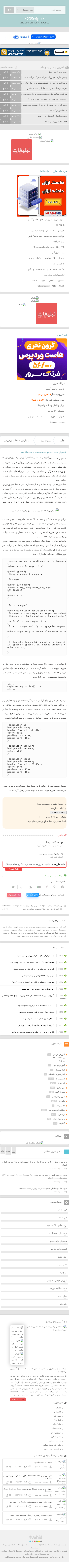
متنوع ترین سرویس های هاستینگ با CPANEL (46, 222)
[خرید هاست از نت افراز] (34, 137)
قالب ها (62, 1101)
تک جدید (63, 1272)
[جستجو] (9, 10)
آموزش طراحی (59, 1055)
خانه (62, 440)
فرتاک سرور (61, 335)
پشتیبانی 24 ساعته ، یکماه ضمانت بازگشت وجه (46, 261)
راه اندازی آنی (58, 252)
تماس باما (57, 1416)
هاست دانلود (10, 1557)
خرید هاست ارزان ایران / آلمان (53, 171)
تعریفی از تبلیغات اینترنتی (42, 1462)
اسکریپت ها (60, 1079)
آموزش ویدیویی (59, 1065)
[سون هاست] (35, 43)
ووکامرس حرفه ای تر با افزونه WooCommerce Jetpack (33, 982)
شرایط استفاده (55, 1441)
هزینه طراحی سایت (58, 1233)
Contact (37, 1545)
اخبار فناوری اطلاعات (57, 1074)
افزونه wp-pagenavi (33, 930)
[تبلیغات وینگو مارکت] (34, 1143)
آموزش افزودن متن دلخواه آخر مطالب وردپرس (36, 1025)
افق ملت (63, 1217)
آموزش (63, 927)
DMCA (43, 1545)
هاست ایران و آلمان (55, 389)
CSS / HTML (57, 1058)
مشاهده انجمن (7, 67)
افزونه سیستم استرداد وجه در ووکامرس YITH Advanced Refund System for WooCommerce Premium (34, 1176)
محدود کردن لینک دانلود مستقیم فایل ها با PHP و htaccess (32, 962)
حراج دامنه (62, 1296)
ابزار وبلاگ (57, 1420)
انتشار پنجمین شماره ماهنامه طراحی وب (38, 1019)
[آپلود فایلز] (34, 40)
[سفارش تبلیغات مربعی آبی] (46, 141)
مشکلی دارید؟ (52, 842)
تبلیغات (58, 1408)
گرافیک (62, 1123)
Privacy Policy (53, 1545)
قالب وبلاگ (60, 1106)
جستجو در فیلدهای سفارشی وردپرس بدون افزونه (35, 956)
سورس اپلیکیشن (58, 1097)
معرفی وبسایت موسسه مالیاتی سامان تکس (47, 88)
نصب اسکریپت (55, 1437)
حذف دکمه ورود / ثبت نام (56, 121)
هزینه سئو (62, 1209)
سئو (36, 457)
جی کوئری (61, 1088)
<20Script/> (34, 19)
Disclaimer (34, 1548)
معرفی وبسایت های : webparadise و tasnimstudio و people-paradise (36, 94)
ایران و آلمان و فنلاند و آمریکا (51, 405)
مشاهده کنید (17, 1399)
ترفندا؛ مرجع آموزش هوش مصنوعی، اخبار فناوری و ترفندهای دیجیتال (36, 83)
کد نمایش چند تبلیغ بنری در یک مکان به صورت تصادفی (33, 969)
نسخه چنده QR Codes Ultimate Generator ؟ (47, 99)
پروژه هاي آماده (59, 1119)
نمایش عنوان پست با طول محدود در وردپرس (36, 1012)
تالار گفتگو (57, 1424)
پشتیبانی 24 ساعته (56, 411)
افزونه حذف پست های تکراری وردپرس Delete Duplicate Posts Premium (28, 1490)
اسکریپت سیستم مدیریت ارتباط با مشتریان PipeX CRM (31, 1515)
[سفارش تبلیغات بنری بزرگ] (34, 134)
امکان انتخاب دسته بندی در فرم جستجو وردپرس (35, 1005)
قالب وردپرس (61, 1264)
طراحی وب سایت (57, 1557)
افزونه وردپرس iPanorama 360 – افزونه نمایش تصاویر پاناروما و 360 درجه (28, 1477)
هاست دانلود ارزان (58, 1288)
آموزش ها (46, 440)
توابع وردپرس (56, 1433)
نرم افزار (61, 1115)
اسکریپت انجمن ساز (58, 72)
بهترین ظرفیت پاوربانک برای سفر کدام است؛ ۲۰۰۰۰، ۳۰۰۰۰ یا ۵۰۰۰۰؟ (35, 77)
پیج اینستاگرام (14, 894)
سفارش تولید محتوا (58, 1241)
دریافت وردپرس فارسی (52, 1449)
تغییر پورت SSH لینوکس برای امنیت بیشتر (38, 976)
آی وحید (45, 1557)
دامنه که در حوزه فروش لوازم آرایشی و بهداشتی (45, 105)
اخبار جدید (62, 1257)
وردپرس (9, 457)
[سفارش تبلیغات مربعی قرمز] (21, 160)
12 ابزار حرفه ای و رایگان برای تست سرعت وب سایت (33, 1032)
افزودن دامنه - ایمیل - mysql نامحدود (47, 230)
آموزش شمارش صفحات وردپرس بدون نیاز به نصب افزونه (36, 927)
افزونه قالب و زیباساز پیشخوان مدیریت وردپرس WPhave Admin (43, 1188)
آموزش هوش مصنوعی (57, 1280)
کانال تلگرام (32, 894)
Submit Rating (58, 812)
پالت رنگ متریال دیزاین (52, 1445)
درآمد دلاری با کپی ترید (57, 1225)
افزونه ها (61, 1083)
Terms (62, 1545)
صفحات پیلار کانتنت (58, 110)
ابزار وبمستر (60, 1070)
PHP (60, 1061)
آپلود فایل (63, 1304)
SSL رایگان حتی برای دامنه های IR (48, 247)
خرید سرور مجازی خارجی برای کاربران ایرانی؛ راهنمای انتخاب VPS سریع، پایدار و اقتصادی (34, 1163)
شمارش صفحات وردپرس (48, 933)
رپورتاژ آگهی (60, 1092)
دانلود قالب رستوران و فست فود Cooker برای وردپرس (31, 1502)
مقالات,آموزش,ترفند (23, 457)
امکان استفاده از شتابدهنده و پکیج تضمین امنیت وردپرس (46, 272)
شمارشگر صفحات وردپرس (50, 936)
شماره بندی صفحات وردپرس (28, 936)
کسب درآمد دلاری (59, 1249)
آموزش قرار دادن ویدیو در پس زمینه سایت (38, 989)
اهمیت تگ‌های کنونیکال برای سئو (52, 116)
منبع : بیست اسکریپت (49, 853)
